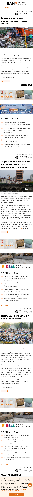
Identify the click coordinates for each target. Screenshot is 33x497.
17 (18, 228)
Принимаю (16, 494)
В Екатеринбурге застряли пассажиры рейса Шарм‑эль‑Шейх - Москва (16, 136)
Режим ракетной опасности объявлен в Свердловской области (17, 145)
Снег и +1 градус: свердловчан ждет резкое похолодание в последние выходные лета (16, 278)
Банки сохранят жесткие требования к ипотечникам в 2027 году (17, 290)
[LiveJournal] (31, 85)
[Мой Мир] (29, 85)
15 (21, 228)
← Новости (5, 7)
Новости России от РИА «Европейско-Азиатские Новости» (12, 4)
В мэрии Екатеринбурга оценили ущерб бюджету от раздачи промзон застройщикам (17, 130)
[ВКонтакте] (22, 85)
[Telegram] (26, 85)
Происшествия (5, 81)
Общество (4, 232)
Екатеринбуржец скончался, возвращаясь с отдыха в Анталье (18, 140)
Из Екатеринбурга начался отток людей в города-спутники (18, 458)
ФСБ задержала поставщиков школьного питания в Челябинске (17, 436)
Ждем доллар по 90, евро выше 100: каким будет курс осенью (16, 299)
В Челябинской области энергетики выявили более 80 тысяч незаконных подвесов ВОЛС (16, 441)
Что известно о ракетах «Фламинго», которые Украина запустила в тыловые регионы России (17, 124)
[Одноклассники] (24, 85)
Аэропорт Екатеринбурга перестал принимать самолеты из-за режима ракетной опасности (15, 284)
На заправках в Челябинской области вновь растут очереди (16, 295)
